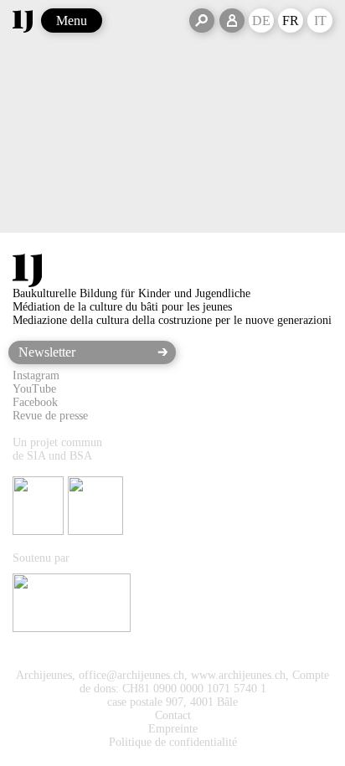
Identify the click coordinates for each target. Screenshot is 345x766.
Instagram (36, 375)
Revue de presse (50, 415)
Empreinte (173, 728)
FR (290, 20)
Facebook (35, 402)
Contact (173, 715)
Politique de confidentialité (173, 742)
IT (320, 20)
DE (261, 20)
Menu (71, 20)
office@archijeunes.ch (131, 675)
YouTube (34, 389)
